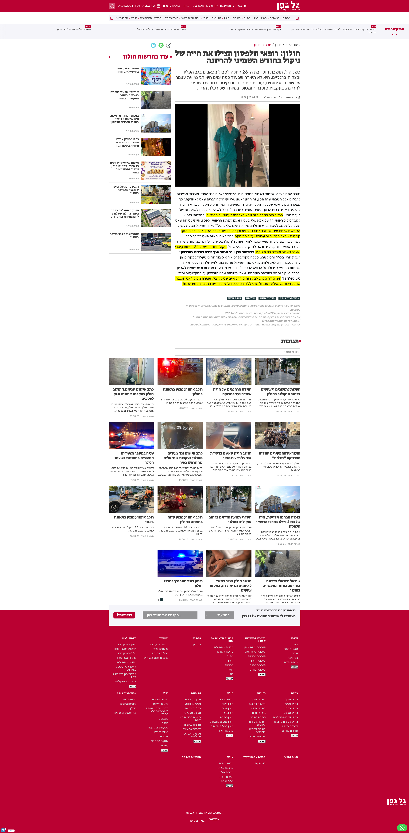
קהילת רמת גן (225, 651)
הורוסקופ (260, 763)
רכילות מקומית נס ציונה (190, 719)
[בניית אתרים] (214, 821)
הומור (165, 723)
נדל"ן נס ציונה (193, 708)
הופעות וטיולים (160, 699)
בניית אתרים (197, 820)
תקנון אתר (198, 6)
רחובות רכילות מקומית (257, 723)
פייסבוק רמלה (258, 665)
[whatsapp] (161, 45)
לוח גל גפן (212, 6)
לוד (231, 674)
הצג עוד (294, 667)
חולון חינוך (227, 704)
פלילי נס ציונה (193, 704)
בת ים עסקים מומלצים (285, 717)
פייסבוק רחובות (257, 656)
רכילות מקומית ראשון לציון (124, 675)
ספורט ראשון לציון (126, 662)
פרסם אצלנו (227, 6)
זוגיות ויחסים (161, 732)
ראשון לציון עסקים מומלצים (126, 668)
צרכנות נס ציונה (191, 729)
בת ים (247, 18)
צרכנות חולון (226, 730)
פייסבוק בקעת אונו (255, 651)
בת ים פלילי (291, 704)
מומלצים (163, 718)
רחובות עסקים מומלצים (257, 730)
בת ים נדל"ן (291, 708)
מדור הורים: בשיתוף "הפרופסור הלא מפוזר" (157, 711)
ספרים (164, 745)
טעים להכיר (171, 18)
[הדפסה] (153, 45)
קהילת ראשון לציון (223, 647)
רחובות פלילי (258, 708)
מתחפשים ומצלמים (125, 713)
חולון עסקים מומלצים (221, 721)
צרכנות (164, 736)
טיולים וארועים (128, 704)
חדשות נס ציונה (192, 724)
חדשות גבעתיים (159, 644)
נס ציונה (216, 18)
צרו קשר (242, 6)
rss (296, 644)
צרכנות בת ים (290, 726)
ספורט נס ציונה (192, 713)
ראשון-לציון (260, 18)
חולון (226, 18)
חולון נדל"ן (227, 713)
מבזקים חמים (394, 29)
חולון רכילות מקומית (222, 726)
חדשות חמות (128, 699)
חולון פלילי (227, 708)
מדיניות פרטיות (171, 6)
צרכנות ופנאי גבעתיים (155, 658)
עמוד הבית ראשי (190, 18)
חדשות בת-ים (290, 730)
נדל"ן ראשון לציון (126, 658)
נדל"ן (133, 708)
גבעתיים (274, 18)
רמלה (230, 669)
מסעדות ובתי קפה (158, 727)
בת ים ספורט (290, 713)
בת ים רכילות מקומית (286, 721)
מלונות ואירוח (160, 704)
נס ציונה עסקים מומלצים (192, 735)
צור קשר (293, 658)
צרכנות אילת (225, 768)
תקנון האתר (291, 649)
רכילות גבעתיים (159, 653)
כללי (205, 18)
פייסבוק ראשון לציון (255, 647)
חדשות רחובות (257, 704)
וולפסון (250, 298)
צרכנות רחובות (257, 736)
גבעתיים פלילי (160, 649)
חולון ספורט (226, 717)
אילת (134, 18)
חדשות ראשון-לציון (125, 649)
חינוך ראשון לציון (126, 644)
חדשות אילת (226, 763)
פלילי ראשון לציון (126, 653)
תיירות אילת (226, 776)
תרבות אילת (226, 772)
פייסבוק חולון (258, 660)
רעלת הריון (234, 298)
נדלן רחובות (259, 713)
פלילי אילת (227, 781)
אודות (186, 6)
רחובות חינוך (258, 699)
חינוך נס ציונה (193, 699)
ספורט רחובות (257, 717)
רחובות (236, 18)
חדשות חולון (267, 298)
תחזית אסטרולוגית (151, 18)
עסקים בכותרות (159, 741)
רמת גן (286, 18)
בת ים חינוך (291, 699)
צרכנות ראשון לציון (125, 681)
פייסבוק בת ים (258, 669)
